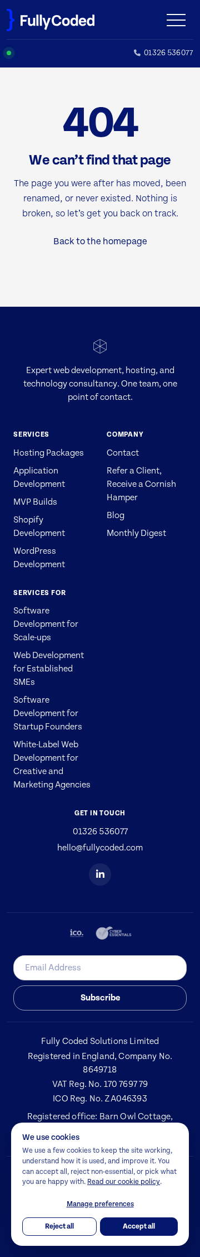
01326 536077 (100, 831)
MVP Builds (35, 502)
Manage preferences (100, 1204)
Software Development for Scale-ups (45, 624)
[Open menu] (180, 20)
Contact (123, 453)
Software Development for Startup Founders (47, 713)
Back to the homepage (100, 241)
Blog (115, 515)
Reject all (59, 1226)
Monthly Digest (136, 533)
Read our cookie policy (123, 1182)
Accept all (139, 1226)
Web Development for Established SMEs (48, 668)
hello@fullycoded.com (100, 848)
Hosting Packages (48, 453)
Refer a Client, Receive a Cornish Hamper (141, 484)
